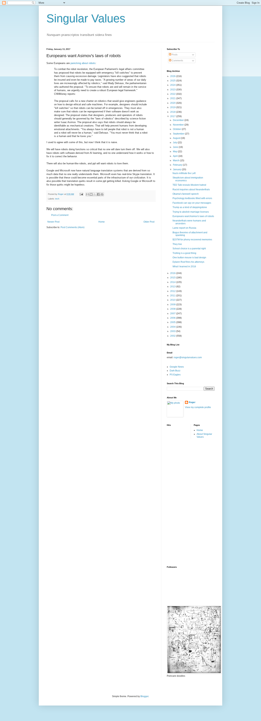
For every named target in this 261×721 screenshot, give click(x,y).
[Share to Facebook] (98, 194)
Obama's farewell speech (186, 194)
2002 (173, 336)
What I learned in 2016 (184, 266)
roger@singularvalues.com (188, 357)
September (179, 133)
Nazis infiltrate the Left (184, 173)
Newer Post (53, 221)
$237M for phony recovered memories (192, 239)
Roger (192, 402)
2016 (173, 273)
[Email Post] (81, 194)
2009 (173, 304)
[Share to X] (95, 194)
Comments (177, 60)
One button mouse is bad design (189, 257)
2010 (173, 300)
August (177, 138)
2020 (173, 103)
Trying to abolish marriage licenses (191, 212)
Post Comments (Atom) (72, 227)
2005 (173, 322)
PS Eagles (175, 374)
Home (101, 221)
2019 (173, 107)
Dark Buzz (175, 370)
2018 (173, 112)
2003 (173, 331)
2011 (173, 295)
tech (57, 199)
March (176, 160)
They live (177, 244)
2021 (173, 98)
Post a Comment (59, 215)
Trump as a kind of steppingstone (190, 207)
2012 (173, 291)
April (175, 156)
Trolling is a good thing (184, 253)
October (177, 129)
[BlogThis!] (91, 194)
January (177, 169)
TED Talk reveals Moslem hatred (189, 185)
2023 (173, 89)
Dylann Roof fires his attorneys (188, 262)
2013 (173, 286)
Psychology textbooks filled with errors (192, 198)
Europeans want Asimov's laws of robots (193, 216)
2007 (173, 313)
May (175, 151)
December (178, 120)
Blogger (144, 696)
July (175, 142)
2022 (173, 94)
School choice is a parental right (189, 248)
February (178, 165)
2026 (173, 76)
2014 (173, 282)
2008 (173, 309)
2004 (173, 327)
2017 (173, 116)
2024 (173, 85)
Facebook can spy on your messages (192, 203)
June (176, 147)
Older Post (148, 221)
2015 (173, 277)
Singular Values (85, 18)
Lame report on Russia (184, 228)
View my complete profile (198, 407)
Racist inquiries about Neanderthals (191, 189)
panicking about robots (83, 63)
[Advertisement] (182, 502)
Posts (174, 54)
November (178, 124)
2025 (173, 80)
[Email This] (87, 194)
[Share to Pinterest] (102, 194)
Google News (177, 366)
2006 (173, 318)
